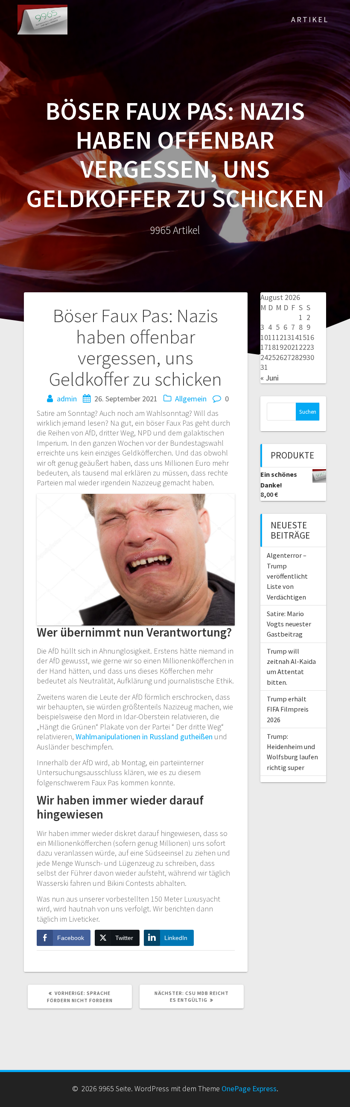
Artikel (310, 19)
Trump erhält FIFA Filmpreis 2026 (288, 709)
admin (67, 399)
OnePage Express (249, 1088)
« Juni (269, 378)
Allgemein (191, 399)
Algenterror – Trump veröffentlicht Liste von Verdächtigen (287, 576)
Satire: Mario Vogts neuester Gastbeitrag (289, 624)
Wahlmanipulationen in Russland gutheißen (144, 736)
